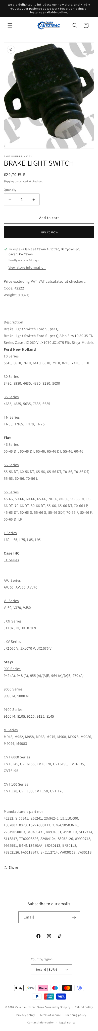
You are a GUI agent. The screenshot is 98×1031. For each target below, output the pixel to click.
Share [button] (13, 867)
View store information (27, 267)
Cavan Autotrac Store (29, 1007)
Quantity (10, 190)
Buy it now (49, 232)
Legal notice (67, 1022)
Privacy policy (25, 1015)
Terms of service (50, 1015)
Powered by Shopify (57, 1007)
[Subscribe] (74, 917)
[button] (10, 25)
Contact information (41, 1022)
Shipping (9, 181)
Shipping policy (76, 1015)
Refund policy (84, 1007)
